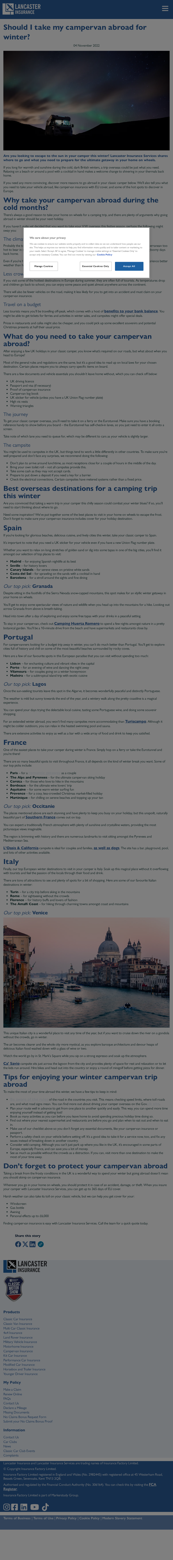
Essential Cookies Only (95, 266)
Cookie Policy (104, 254)
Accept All (129, 266)
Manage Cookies (43, 266)
